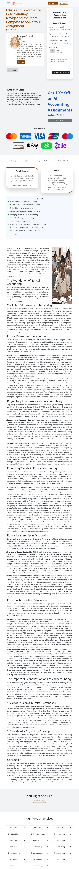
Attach (52, 52)
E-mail (62, 27)
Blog (14, 161)
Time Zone (63, 41)
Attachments (53, 47)
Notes (51, 57)
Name (51, 27)
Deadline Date (64, 34)
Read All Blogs (39, 801)
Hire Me (21, 62)
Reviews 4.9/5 (53, 3)
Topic (50, 34)
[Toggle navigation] (8, 3)
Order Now (63, 3)
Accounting (12, 70)
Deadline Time (53, 41)
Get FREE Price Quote (61, 72)
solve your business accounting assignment (25, 269)
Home (8, 161)
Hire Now (59, 120)
